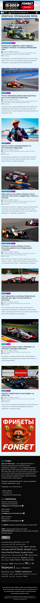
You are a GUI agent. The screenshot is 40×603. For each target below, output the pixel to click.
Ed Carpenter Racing (16, 53)
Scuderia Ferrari (27, 552)
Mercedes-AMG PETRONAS (12, 549)
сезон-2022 (33, 574)
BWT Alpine (17, 542)
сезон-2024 (8, 400)
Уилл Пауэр (24, 254)
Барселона (8, 557)
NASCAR (34, 550)
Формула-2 (18, 568)
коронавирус (4, 574)
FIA (14, 544)
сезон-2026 (19, 576)
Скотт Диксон (32, 151)
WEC (26, 555)
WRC (2, 557)
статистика (3, 152)
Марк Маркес (4, 563)
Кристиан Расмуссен (18, 54)
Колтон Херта (11, 202)
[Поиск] (6, 12)
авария (12, 571)
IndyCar (3, 43)
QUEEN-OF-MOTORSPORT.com (20, 12)
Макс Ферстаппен (28, 560)
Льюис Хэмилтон (15, 560)
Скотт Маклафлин (26, 54)
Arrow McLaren (12, 101)
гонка (8, 54)
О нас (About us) (7, 493)
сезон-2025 (12, 576)
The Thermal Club (26, 399)
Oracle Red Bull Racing (10, 552)
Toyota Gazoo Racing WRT (18, 555)
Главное (8, 43)
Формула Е (26, 568)
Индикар (12, 54)
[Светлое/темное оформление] (2, 13)
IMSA (21, 547)
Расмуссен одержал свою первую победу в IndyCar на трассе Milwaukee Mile (19, 47)
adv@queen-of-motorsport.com (11, 506)
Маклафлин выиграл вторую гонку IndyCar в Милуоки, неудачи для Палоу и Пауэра (19, 196)
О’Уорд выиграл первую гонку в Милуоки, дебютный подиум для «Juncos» (16, 248)
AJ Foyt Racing (6, 101)
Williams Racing (33, 555)
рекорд (27, 151)
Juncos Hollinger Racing (18, 253)
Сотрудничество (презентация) (11, 495)
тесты (24, 352)
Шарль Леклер (5, 572)
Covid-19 (23, 542)
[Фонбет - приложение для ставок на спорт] (20, 5)
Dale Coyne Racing (6, 303)
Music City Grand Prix (17, 399)
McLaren (33, 547)
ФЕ (33, 563)
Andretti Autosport (7, 201)
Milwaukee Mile (27, 53)
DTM (27, 542)
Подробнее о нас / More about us (11, 487)
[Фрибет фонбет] (20, 435)
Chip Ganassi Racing (7, 53)
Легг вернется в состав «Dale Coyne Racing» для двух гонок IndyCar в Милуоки (18, 298)
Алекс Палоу (4, 54)
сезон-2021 (26, 574)
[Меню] (36, 13)
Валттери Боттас (16, 557)
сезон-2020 (18, 574)
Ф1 (27, 563)
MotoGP (27, 549)
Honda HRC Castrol (20, 544)
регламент (11, 574)
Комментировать (6, 55)
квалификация (19, 102)
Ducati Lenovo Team (6, 544)
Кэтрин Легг (27, 303)
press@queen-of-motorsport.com (12, 513)
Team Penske (33, 53)
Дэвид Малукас (7, 102)
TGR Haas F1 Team (6, 555)
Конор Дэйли (11, 254)
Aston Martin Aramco (7, 542)
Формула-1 (8, 567)
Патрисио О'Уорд (26, 102)
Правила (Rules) (7, 491)
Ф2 (30, 563)
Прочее (13, 43)
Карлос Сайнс (31, 557)
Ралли (11, 563)
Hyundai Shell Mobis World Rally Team (10, 547)
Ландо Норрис (5, 560)
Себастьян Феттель (19, 563)
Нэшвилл (3, 400)
